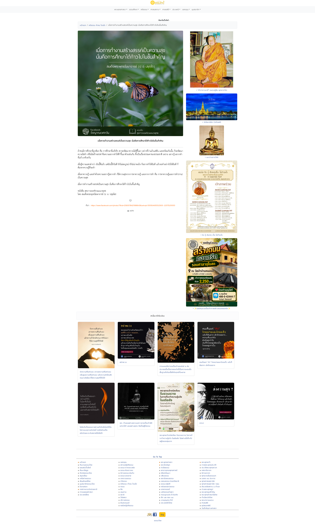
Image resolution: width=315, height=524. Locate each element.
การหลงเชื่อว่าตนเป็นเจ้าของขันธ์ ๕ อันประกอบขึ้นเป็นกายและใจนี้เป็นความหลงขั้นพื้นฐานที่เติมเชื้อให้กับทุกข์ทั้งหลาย (175, 369)
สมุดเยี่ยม (83, 475)
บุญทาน (123, 492)
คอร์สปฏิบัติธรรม (126, 505)
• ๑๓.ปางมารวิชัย (211, 157)
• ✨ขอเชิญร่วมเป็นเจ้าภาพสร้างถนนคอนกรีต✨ (211, 308)
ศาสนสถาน (155, 9)
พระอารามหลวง (207, 500)
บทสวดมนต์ (165, 489)
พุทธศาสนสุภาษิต (208, 481)
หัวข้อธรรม (165, 467)
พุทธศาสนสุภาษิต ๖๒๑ (210, 483)
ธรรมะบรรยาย (125, 475)
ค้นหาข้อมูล (84, 470)
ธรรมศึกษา (133, 9)
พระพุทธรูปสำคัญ (208, 492)
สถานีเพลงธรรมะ (167, 478)
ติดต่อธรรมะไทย (86, 473)
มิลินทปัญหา (165, 473)
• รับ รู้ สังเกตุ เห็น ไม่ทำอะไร (212, 235)
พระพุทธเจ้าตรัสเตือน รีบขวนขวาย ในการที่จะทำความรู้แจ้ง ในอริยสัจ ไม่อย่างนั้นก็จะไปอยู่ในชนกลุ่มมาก (176, 438)
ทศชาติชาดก (206, 470)
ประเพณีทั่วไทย (166, 502)
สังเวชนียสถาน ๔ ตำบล (211, 486)
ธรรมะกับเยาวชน (126, 470)
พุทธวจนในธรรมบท (209, 475)
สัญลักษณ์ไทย (85, 481)
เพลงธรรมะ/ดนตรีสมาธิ (170, 481)
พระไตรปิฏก (165, 465)
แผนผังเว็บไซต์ (85, 467)
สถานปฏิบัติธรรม (126, 465)
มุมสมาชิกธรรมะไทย (87, 483)
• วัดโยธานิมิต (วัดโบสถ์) (211, 122)
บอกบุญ (185, 9)
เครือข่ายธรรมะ (85, 478)
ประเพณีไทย (84, 494)
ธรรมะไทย (157, 520)
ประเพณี (175, 9)
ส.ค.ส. (201, 423)
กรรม (122, 486)
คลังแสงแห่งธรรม (167, 486)
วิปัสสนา (123, 497)
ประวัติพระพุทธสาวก (209, 467)
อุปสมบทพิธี (206, 505)
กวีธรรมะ (123, 481)
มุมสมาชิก (195, 9)
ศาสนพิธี (165, 9)
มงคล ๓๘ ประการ (208, 478)
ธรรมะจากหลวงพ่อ (127, 467)
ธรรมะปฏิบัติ (165, 483)
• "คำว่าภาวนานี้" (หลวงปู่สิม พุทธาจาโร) (211, 90)
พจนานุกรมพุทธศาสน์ (169, 470)
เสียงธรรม (165, 475)
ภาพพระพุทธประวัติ (209, 465)
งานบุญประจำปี (167, 500)
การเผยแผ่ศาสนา (86, 492)
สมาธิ (122, 494)
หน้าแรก (83, 25)
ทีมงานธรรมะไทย (86, 465)
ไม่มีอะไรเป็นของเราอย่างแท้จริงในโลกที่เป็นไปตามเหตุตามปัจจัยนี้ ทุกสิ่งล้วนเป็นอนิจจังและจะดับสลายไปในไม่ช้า (95, 430)
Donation (83, 486)
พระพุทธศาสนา (120, 9)
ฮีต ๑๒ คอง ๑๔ (167, 497)
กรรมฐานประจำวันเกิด (169, 494)
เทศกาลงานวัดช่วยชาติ (88, 489)
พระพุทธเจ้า (206, 462)
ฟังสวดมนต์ (124, 502)
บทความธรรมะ (125, 478)
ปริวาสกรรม (125, 500)
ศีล (121, 489)
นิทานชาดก (206, 473)
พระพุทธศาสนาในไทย (209, 494)
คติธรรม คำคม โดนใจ (97, 25)
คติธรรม (144, 9)
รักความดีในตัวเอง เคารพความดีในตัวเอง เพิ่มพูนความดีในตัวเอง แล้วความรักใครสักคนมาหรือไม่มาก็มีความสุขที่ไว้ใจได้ (96, 374)
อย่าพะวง (123, 362)
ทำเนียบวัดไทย (207, 497)
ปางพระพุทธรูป (207, 489)
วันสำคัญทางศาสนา (209, 508)
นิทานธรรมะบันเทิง (127, 473)
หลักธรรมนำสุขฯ (167, 492)
